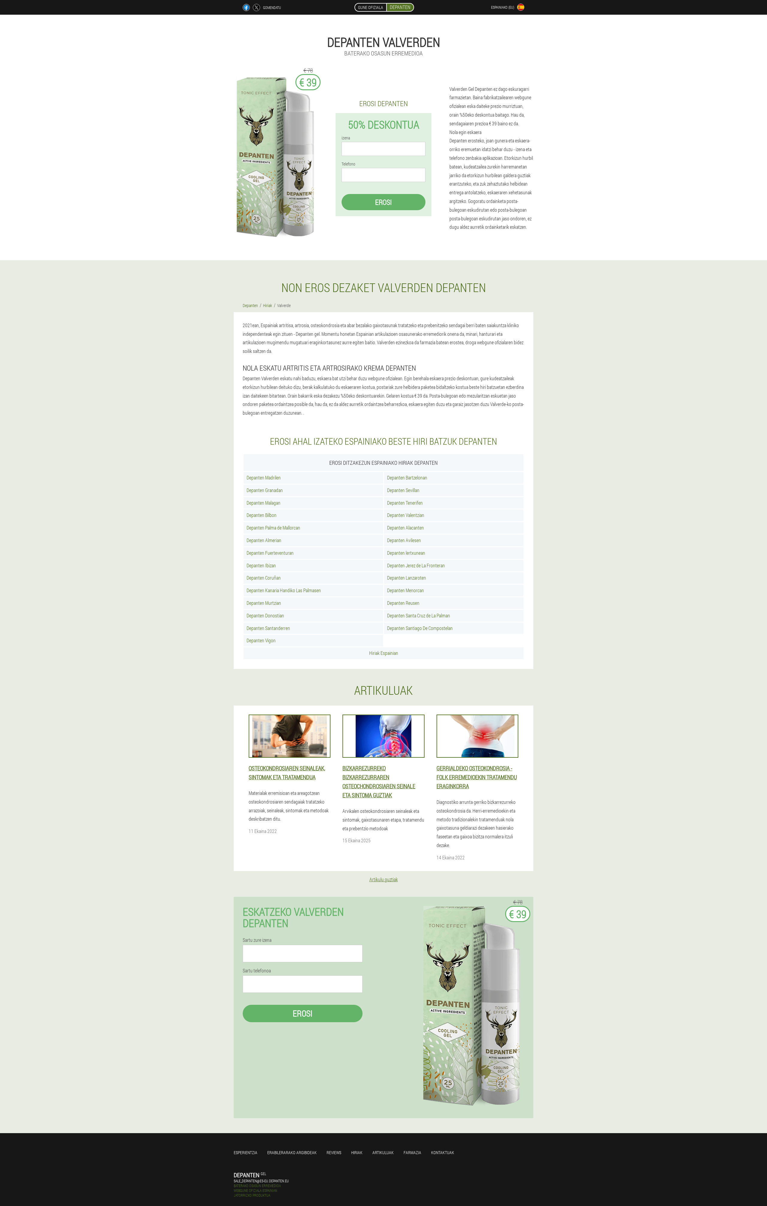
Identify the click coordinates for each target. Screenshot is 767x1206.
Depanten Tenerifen (405, 503)
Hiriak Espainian (383, 653)
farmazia (412, 1152)
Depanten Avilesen (404, 540)
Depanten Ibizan (261, 565)
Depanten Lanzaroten (406, 578)
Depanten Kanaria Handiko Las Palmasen (284, 590)
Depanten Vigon (261, 640)
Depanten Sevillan (403, 490)
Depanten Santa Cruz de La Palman (418, 615)
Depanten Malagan (263, 503)
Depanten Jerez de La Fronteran (416, 565)
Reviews (334, 1152)
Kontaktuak (442, 1152)
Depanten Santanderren (268, 628)
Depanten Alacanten (405, 527)
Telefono (348, 164)
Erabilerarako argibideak (292, 1152)
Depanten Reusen (403, 603)
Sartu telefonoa (257, 970)
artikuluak (383, 1152)
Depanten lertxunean (406, 553)
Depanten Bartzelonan (407, 477)
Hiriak (357, 1152)
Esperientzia (245, 1152)
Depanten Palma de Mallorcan (273, 527)
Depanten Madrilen (264, 477)
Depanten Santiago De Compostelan (420, 628)
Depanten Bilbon (262, 515)
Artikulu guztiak (383, 879)
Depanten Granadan (265, 490)
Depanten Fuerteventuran (270, 553)
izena (346, 138)
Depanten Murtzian (264, 603)
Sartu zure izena (257, 940)
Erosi (383, 202)
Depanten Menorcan (405, 590)
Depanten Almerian (264, 540)
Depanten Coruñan (264, 578)
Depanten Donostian (265, 615)
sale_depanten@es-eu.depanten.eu (261, 1180)
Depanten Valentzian (405, 515)
